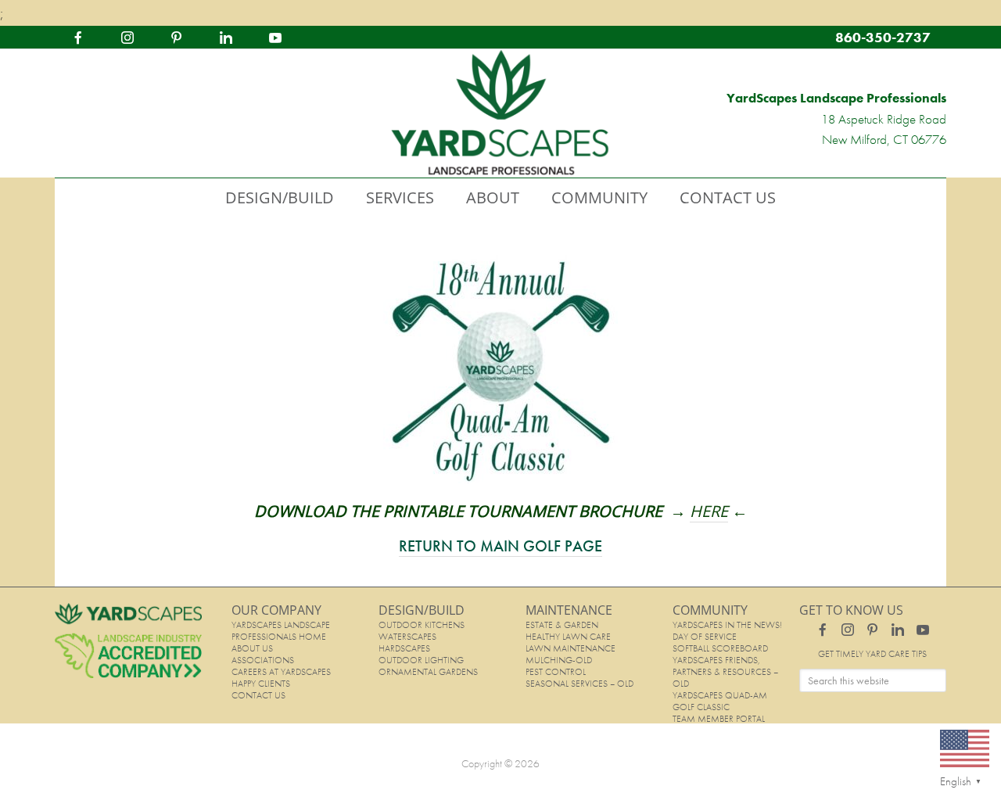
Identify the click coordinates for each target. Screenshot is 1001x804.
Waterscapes (407, 636)
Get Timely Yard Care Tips (872, 654)
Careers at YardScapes (281, 672)
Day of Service (705, 636)
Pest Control (556, 672)
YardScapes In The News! (727, 625)
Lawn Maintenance (570, 648)
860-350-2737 (883, 37)
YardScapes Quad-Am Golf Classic (720, 701)
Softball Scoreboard (720, 648)
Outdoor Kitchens (422, 625)
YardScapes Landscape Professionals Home (280, 631)
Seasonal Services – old (579, 683)
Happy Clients (260, 683)
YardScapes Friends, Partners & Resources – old (725, 672)
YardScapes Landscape (500, 113)
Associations (262, 660)
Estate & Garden (562, 625)
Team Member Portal (719, 718)
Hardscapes (404, 648)
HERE (709, 511)
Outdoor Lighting (421, 660)
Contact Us (258, 695)
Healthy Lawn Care (568, 636)
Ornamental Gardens (428, 672)
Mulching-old (559, 660)
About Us (252, 648)
